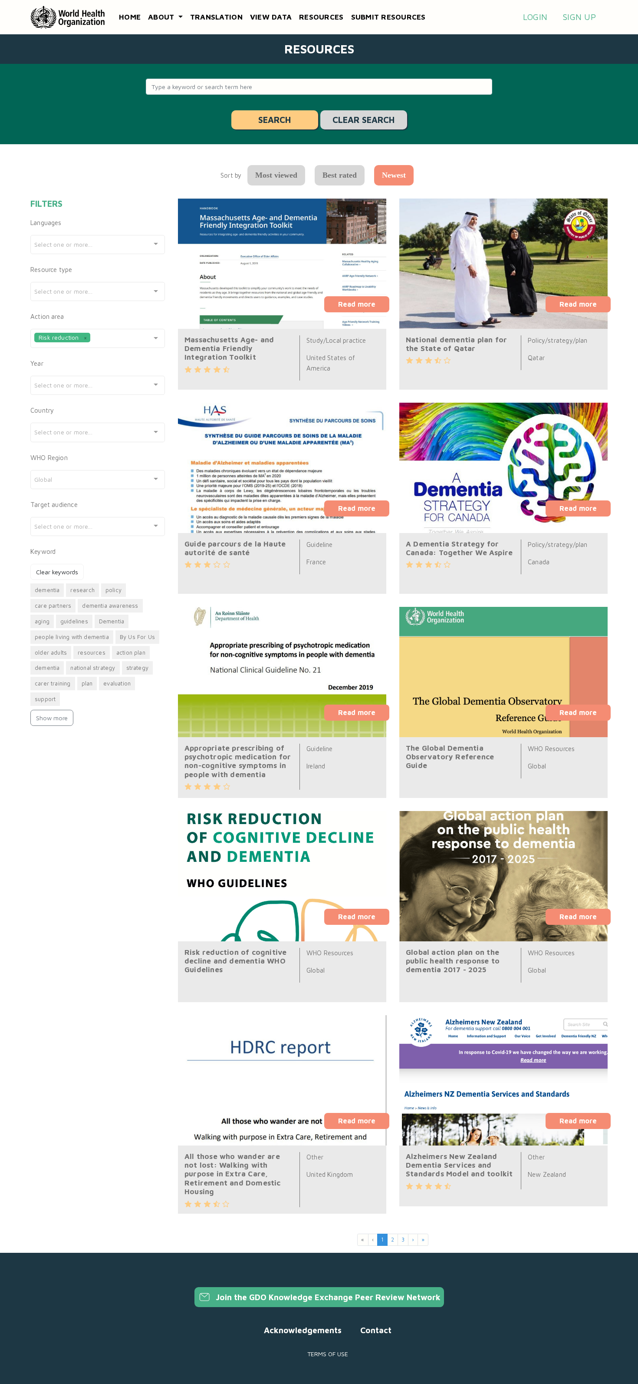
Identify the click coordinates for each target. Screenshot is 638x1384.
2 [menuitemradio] (392, 1239)
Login (535, 17)
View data (271, 17)
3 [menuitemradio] (403, 1239)
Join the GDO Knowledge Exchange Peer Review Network (327, 1297)
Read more (357, 304)
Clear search (363, 120)
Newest (394, 175)
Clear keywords (57, 572)
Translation (216, 17)
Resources (321, 17)
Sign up (579, 17)
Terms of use (327, 1354)
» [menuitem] (422, 1239)
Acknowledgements (303, 1330)
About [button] (162, 17)
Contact (375, 1330)
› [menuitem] (413, 1239)
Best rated (339, 175)
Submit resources (388, 17)
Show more (52, 718)
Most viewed (276, 175)
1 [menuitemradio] (382, 1239)
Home (130, 17)
